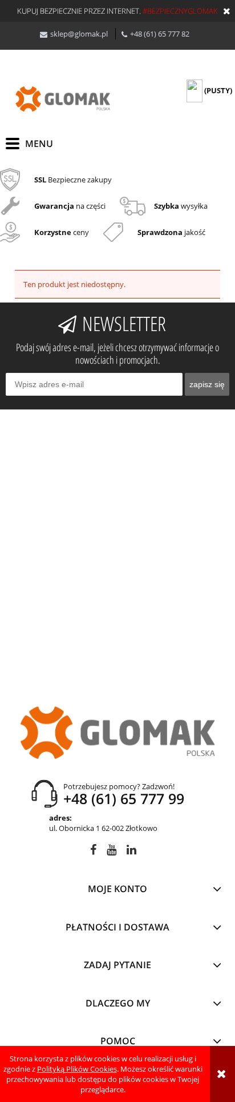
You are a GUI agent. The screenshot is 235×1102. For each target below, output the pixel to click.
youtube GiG (111, 852)
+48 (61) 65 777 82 (159, 34)
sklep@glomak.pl (79, 34)
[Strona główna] (62, 99)
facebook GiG (93, 852)
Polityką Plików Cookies (77, 1069)
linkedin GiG (131, 852)
